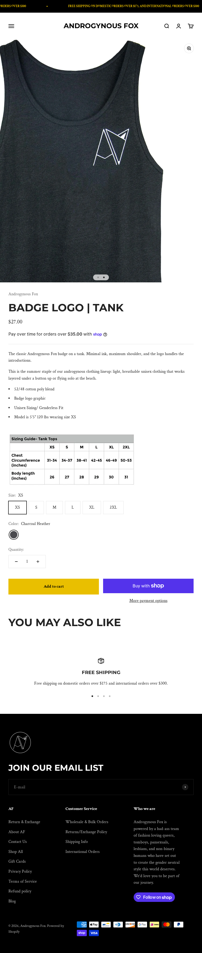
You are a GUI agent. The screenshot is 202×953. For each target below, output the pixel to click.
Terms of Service (22, 881)
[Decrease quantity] (16, 561)
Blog (12, 901)
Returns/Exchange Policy (86, 832)
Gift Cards (17, 861)
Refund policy (19, 891)
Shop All (15, 851)
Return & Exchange (24, 822)
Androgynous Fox (23, 294)
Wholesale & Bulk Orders (86, 822)
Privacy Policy (20, 871)
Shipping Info (76, 841)
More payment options (148, 600)
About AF (16, 832)
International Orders (82, 851)
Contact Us (17, 841)
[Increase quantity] (38, 561)
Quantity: (16, 549)
